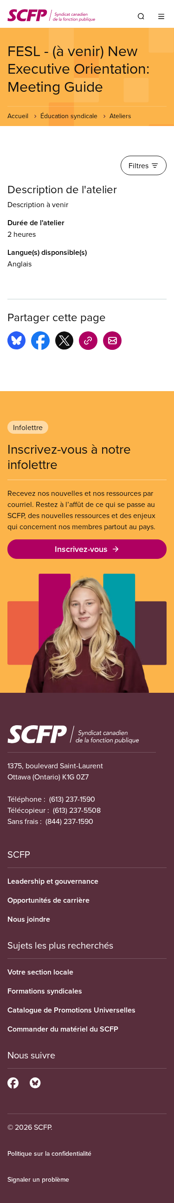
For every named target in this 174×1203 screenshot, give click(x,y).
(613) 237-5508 (77, 810)
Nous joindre (28, 919)
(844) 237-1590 (69, 821)
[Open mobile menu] (161, 16)
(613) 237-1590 (72, 799)
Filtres (138, 165)
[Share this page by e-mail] (112, 342)
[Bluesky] (35, 1081)
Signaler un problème (38, 1179)
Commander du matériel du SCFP (62, 1029)
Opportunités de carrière (48, 900)
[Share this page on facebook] (40, 342)
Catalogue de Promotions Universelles (71, 1010)
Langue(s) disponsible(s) (47, 252)
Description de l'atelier (62, 189)
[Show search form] (141, 16)
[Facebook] (13, 1081)
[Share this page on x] (64, 342)
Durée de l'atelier (35, 222)
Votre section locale (40, 972)
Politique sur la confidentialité (49, 1153)
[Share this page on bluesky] (16, 342)
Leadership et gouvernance (52, 881)
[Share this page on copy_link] (88, 342)
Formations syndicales (44, 991)
